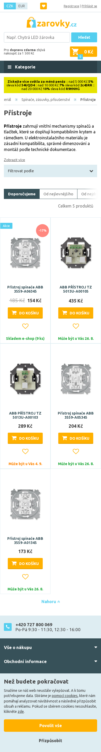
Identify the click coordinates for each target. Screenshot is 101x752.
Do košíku (29, 313)
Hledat (84, 37)
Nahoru (49, 601)
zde (21, 711)
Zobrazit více (14, 160)
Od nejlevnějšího (58, 194)
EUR (21, 6)
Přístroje (88, 100)
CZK (9, 6)
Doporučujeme (21, 194)
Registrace (71, 6)
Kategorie (24, 67)
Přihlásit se (89, 6)
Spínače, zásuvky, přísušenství (45, 100)
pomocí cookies (65, 696)
